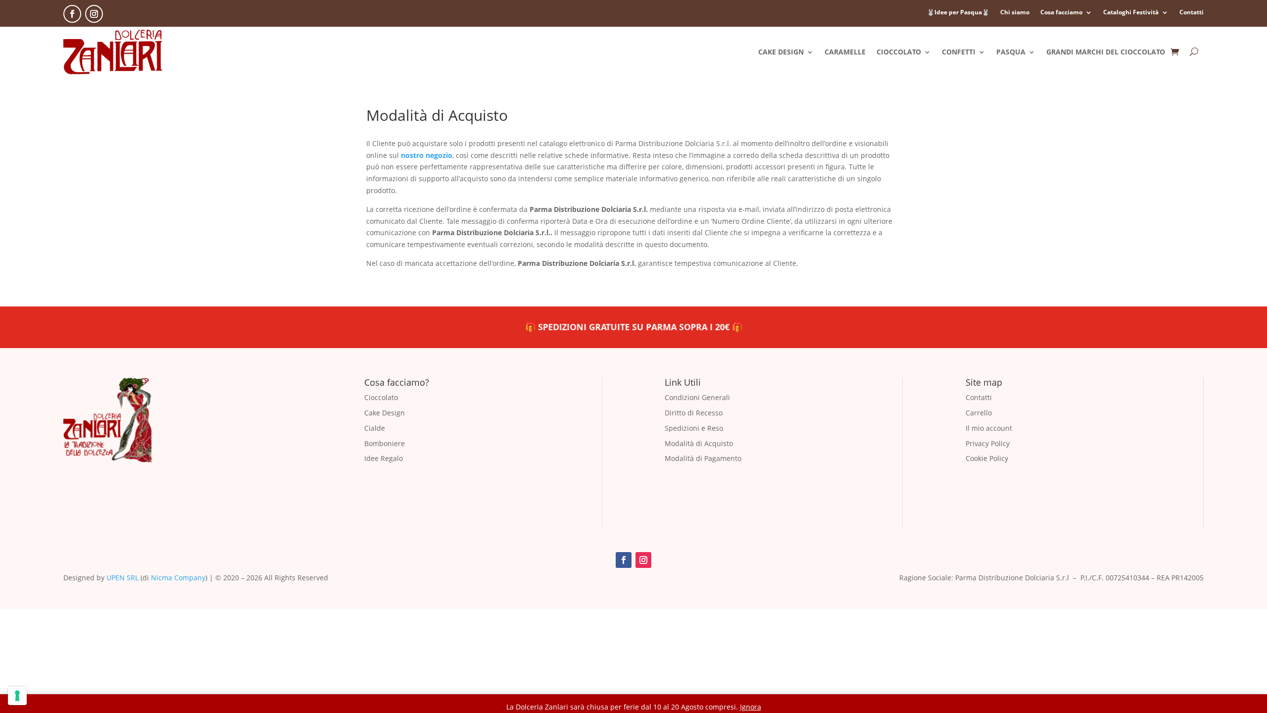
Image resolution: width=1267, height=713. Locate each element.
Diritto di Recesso (694, 412)
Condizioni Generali (697, 397)
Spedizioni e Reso (694, 428)
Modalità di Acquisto (699, 443)
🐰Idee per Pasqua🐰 (958, 12)
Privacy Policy (988, 443)
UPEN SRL (122, 577)
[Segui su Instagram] (94, 14)
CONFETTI (958, 51)
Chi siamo (1014, 12)
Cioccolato (381, 397)
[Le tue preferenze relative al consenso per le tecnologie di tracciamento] (17, 695)
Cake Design (384, 412)
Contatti (1191, 12)
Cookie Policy (987, 458)
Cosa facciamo (1061, 12)
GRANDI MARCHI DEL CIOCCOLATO (1105, 51)
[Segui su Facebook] (72, 14)
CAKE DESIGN (781, 51)
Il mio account (989, 428)
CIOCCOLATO (899, 51)
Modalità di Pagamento (703, 458)
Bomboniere (384, 443)
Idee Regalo (383, 458)
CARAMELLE (845, 51)
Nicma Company (178, 577)
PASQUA (1010, 51)
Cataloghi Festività (1131, 12)
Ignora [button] (750, 707)
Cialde (374, 428)
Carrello (979, 412)
